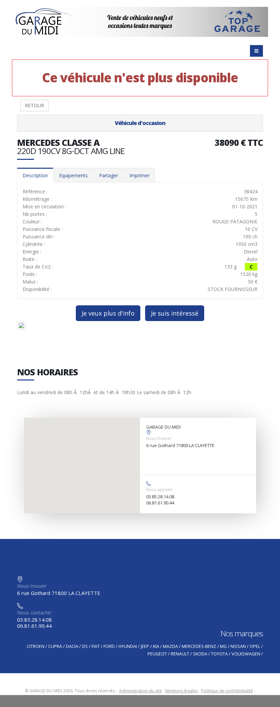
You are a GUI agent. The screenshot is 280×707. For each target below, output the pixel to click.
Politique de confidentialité (227, 691)
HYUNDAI (127, 646)
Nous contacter (34, 612)
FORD (109, 646)
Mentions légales (181, 691)
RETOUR (34, 105)
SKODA (200, 654)
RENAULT (180, 654)
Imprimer (139, 175)
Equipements (73, 175)
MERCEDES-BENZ (199, 646)
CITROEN (35, 646)
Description (35, 175)
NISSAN (238, 646)
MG (223, 646)
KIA (156, 646)
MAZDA (170, 646)
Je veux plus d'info (108, 313)
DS (85, 646)
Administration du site (140, 691)
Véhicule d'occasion (140, 123)
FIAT (96, 646)
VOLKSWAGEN (246, 654)
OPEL (255, 646)
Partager (108, 175)
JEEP (145, 646)
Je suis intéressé (174, 313)
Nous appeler (159, 490)
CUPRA (55, 646)
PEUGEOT (157, 654)
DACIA (72, 646)
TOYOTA (219, 654)
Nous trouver (159, 438)
